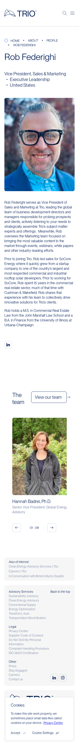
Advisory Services (21, 591)
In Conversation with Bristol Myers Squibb (36, 576)
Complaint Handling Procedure (29, 648)
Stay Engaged (18, 670)
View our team (48, 397)
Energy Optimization (22, 609)
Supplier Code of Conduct (26, 635)
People (52, 40)
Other (12, 661)
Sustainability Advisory (24, 596)
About (33, 40)
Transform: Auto (19, 613)
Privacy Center (18, 631)
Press (12, 666)
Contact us (16, 679)
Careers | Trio (18, 571)
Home (15, 40)
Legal (12, 626)
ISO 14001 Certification (23, 653)
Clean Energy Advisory (24, 600)
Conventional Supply (22, 605)
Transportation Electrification (27, 618)
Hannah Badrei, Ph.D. (31, 501)
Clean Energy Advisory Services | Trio (33, 566)
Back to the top (60, 591)
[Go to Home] (20, 13)
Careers (14, 675)
